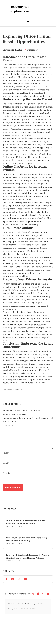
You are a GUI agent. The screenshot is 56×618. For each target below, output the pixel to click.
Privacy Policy (13, 609)
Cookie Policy (30, 604)
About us (11, 604)
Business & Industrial (14, 389)
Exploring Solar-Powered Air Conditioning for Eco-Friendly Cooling (26, 539)
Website (6, 473)
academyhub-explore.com (18, 593)
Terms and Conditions (28, 609)
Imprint (40, 604)
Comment (8, 425)
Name (6, 453)
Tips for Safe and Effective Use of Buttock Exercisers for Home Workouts (25, 522)
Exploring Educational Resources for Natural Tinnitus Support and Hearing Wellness (27, 556)
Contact (20, 604)
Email (6, 463)
